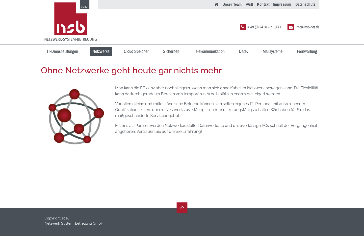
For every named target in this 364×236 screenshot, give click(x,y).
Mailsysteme (273, 51)
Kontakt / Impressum (274, 4)
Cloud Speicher (136, 51)
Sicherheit (171, 51)
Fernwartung (307, 51)
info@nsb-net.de (307, 27)
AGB (249, 4)
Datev (243, 51)
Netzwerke (100, 51)
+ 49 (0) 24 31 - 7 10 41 (264, 27)
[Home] (217, 3)
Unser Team (232, 4)
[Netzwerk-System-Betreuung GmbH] (71, 20)
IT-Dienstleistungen (62, 51)
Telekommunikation (209, 51)
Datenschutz (305, 4)
